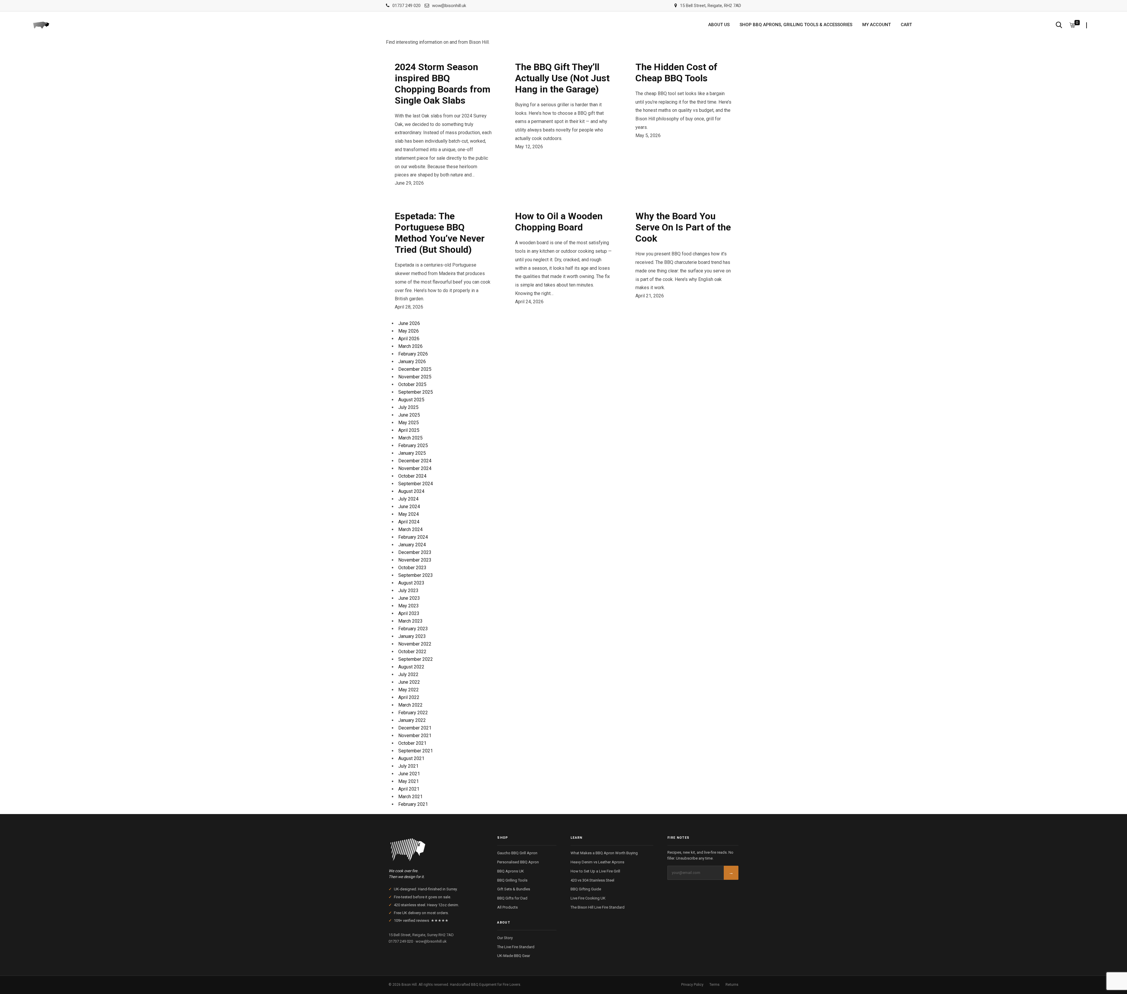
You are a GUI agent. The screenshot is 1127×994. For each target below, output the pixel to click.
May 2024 (408, 514)
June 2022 (409, 682)
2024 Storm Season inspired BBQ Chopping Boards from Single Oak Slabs (442, 83)
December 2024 (414, 461)
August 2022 (411, 667)
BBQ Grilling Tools (512, 880)
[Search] (1059, 25)
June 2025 (409, 415)
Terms (714, 985)
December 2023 (414, 552)
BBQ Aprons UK (510, 871)
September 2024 (415, 483)
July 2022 (408, 674)
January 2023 (412, 636)
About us (719, 24)
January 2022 (412, 720)
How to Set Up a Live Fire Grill (595, 871)
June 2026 (409, 323)
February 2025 (413, 445)
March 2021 (410, 796)
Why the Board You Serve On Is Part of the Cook (683, 227)
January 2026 (412, 361)
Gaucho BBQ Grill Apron (517, 853)
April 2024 (408, 522)
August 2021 (411, 758)
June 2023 (409, 598)
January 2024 (412, 544)
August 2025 (411, 399)
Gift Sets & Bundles (513, 889)
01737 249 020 (406, 5)
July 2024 (408, 499)
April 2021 (408, 789)
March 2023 (410, 621)
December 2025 (414, 369)
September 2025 (415, 392)
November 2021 (414, 735)
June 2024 (409, 506)
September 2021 (415, 751)
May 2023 (408, 606)
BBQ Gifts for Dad (512, 898)
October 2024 (412, 476)
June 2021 (409, 773)
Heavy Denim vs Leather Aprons (597, 862)
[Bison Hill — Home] (436, 848)
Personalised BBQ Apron (518, 862)
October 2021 (412, 743)
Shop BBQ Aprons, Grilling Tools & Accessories (796, 24)
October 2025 (412, 384)
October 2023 (412, 567)
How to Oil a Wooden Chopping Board (559, 221)
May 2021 (408, 781)
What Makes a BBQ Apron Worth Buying (604, 853)
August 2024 (411, 491)
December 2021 (414, 728)
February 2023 (413, 628)
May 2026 (408, 331)
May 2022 (408, 690)
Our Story (505, 938)
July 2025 (408, 407)
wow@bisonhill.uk (449, 5)
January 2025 (412, 453)
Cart (906, 24)
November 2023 (414, 560)
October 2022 (412, 651)
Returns (732, 985)
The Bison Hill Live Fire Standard (598, 907)
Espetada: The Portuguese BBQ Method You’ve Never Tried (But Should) (440, 232)
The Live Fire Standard (515, 947)
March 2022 (410, 705)
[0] (1072, 24)
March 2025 (410, 438)
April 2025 (408, 430)
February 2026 (413, 354)
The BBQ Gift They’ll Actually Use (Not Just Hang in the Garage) (562, 78)
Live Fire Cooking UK (588, 898)
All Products (507, 907)
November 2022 (414, 644)
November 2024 (414, 468)
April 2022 (408, 697)
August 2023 (411, 583)
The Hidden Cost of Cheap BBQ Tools (676, 72)
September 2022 (415, 659)
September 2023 (415, 575)
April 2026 (408, 338)
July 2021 (408, 766)
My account (876, 24)
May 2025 (408, 422)
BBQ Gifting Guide (586, 889)
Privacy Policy (692, 985)
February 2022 (413, 712)
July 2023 (408, 590)
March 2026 (410, 346)
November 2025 (414, 377)
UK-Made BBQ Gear (513, 955)
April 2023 (408, 613)
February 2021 (413, 804)
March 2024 (410, 529)
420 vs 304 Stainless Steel (592, 880)
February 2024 (413, 537)
